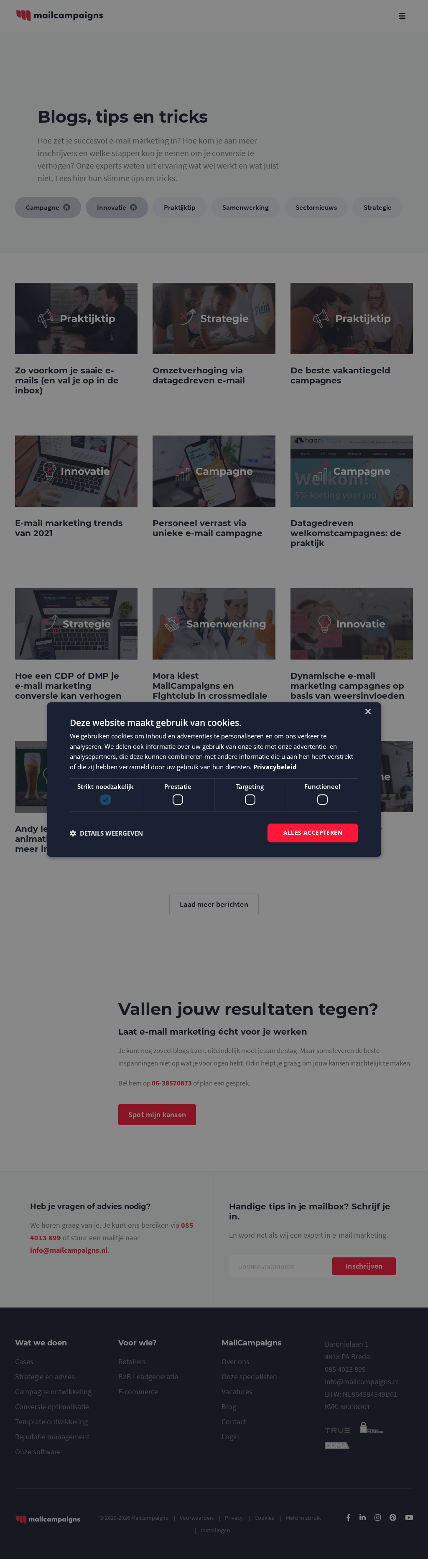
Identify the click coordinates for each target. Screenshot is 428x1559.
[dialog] (214, 779)
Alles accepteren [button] (312, 833)
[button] (106, 833)
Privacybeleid (275, 767)
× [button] (367, 712)
